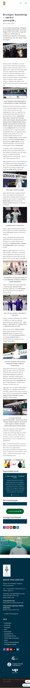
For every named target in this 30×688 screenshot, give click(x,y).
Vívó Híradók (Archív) (10, 636)
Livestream (14, 511)
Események (7, 625)
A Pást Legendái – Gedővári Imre (15, 477)
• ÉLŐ (27, 681)
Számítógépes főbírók (10, 644)
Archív (6, 640)
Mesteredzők (7, 631)
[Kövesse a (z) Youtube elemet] (11, 527)
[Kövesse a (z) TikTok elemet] (14, 527)
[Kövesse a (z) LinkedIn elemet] (17, 527)
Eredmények (7, 623)
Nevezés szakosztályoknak (11, 642)
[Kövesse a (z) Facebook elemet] (4, 527)
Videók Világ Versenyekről (11, 638)
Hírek (12, 23)
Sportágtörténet (8, 634)
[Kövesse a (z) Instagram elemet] (7, 527)
